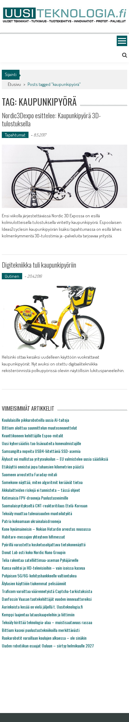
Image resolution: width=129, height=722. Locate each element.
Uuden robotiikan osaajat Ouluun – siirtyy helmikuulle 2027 (48, 645)
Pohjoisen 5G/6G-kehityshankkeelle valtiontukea (39, 575)
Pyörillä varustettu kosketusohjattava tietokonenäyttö (44, 544)
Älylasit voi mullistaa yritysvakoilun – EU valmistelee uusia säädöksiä (55, 459)
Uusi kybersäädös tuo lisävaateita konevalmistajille (41, 443)
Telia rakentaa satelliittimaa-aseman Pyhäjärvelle (40, 560)
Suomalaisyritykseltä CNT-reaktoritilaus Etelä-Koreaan (44, 505)
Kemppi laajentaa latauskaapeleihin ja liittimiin (38, 614)
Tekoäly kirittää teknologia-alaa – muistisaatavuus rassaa (47, 622)
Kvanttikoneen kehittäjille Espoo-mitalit (32, 435)
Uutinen (12, 276)
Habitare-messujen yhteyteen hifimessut (33, 536)
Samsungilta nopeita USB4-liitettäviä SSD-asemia (41, 451)
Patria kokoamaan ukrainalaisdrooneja (31, 521)
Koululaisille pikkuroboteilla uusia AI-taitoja (35, 420)
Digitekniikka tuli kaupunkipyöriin (39, 264)
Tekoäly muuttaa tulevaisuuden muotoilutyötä (37, 513)
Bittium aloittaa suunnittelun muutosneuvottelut (39, 427)
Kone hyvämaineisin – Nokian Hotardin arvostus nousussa (46, 529)
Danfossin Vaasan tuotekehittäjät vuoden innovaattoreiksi (47, 599)
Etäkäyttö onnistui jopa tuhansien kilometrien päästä (43, 466)
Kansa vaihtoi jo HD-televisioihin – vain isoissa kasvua (43, 568)
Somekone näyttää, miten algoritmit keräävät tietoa (42, 482)
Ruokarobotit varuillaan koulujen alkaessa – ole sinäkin (44, 638)
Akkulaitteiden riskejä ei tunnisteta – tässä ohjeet (41, 490)
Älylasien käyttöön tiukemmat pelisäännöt (34, 583)
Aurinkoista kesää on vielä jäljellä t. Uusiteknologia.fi (42, 606)
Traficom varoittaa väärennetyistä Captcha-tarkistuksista (47, 591)
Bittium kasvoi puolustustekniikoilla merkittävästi (41, 630)
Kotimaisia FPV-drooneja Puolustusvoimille (35, 498)
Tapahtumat (15, 135)
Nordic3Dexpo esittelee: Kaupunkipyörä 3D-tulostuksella (51, 119)
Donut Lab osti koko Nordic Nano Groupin (33, 552)
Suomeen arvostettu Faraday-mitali (29, 474)
